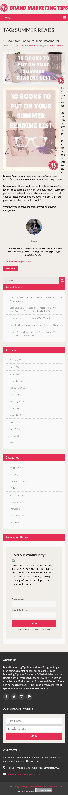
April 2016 (14, 442)
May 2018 (14, 394)
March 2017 (15, 408)
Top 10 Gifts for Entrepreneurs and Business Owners (35, 325)
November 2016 (17, 415)
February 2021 (16, 360)
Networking (15, 502)
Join (34, 623)
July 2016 (14, 422)
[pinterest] (29, 696)
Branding (13, 474)
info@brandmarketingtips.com (24, 774)
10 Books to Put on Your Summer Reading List (31, 40)
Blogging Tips (15, 467)
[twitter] (14, 696)
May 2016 (14, 435)
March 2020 (15, 374)
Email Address (20, 610)
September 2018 (17, 387)
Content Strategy (17, 481)
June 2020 (14, 367)
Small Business (16, 515)
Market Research (17, 495)
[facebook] (6, 696)
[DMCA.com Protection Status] (43, 790)
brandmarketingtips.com (18, 261)
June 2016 (14, 429)
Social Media (15, 522)
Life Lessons (56, 45)
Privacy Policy (50, 786)
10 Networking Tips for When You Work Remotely (33, 318)
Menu (7, 17)
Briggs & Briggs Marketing (27, 786)
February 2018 (16, 401)
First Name (18, 599)
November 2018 (17, 380)
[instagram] (21, 696)
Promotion (14, 508)
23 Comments (27, 45)
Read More (10, 268)
